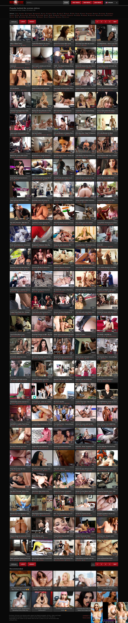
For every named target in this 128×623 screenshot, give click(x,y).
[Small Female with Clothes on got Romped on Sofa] (63, 167)
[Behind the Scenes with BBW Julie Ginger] (63, 189)
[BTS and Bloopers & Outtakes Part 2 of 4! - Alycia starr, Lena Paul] (63, 122)
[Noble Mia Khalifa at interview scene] (63, 212)
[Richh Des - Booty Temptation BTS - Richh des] (85, 435)
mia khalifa (40, 15)
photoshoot (37, 13)
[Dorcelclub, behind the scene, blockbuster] (20, 346)
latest (23, 21)
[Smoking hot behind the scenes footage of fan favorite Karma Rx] (63, 435)
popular (13, 21)
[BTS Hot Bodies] (20, 77)
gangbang (110, 13)
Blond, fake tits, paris (38, 536)
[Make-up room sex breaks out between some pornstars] (85, 368)
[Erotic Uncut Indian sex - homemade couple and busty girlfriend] (20, 234)
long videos (97, 2)
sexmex (59, 17)
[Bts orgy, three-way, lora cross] (20, 435)
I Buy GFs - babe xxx (59, 468)
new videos (87, 2)
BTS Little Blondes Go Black (105, 133)
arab (78, 13)
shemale (89, 13)
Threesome (47, 157)
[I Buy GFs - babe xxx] (63, 458)
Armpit (89, 537)
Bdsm (34, 269)
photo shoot (109, 15)
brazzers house (32, 17)
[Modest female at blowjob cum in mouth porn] (85, 346)
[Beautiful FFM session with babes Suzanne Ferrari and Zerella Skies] (63, 368)
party (12, 15)
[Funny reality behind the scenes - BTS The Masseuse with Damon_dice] (107, 100)
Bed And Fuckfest (37, 133)
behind (96, 13)
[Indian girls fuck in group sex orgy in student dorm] (85, 167)
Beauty (84, 45)
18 (55, 67)
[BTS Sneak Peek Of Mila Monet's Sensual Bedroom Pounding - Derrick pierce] (63, 100)
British (27, 67)
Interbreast (13, 66)
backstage (29, 13)
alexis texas (100, 15)
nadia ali (60, 13)
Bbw (62, 202)
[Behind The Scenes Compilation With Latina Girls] (63, 480)
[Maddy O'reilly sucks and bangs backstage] (42, 77)
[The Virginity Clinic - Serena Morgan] (63, 413)
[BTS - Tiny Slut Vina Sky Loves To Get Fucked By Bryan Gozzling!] (63, 503)
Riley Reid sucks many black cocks (85, 312)
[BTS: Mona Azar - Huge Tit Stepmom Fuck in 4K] (85, 122)
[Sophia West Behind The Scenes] (42, 33)
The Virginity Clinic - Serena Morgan (63, 424)
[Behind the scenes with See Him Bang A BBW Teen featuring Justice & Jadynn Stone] (85, 413)
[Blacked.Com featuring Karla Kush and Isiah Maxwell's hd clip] (63, 346)
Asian (27, 269)
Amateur (79, 45)
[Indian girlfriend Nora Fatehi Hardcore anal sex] (107, 547)
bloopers (40, 17)
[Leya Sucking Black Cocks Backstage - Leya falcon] (20, 324)
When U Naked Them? (16, 43)
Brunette (25, 90)
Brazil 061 (100, 245)
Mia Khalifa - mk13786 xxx (104, 334)
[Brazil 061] (107, 234)
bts (17, 13)
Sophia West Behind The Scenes (41, 43)
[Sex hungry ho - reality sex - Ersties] (42, 391)
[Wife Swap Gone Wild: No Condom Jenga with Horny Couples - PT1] (85, 33)
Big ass (46, 45)
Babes (100, 90)
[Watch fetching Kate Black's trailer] (20, 189)
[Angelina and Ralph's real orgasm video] (107, 279)
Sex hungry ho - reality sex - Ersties (41, 401)
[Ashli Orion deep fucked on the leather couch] (42, 480)
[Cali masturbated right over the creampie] (20, 368)
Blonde (67, 90)
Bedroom (57, 112)
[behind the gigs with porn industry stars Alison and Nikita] (85, 458)
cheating (32, 15)
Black (114, 45)
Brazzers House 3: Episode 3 (105, 379)
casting (50, 13)
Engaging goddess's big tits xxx (106, 513)
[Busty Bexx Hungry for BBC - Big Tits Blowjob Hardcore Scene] (42, 324)
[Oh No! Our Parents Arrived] (85, 503)
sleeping (85, 15)
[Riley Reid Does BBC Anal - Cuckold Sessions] (107, 145)
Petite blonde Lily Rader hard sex (85, 558)
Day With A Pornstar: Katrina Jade (41, 468)
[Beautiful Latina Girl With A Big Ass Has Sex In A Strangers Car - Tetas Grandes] (20, 256)
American (79, 112)
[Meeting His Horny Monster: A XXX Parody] (42, 100)
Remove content (86, 617)
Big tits (24, 45)
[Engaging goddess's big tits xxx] (107, 503)
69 (99, 45)
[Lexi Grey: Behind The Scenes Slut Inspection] (63, 547)
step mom (92, 15)
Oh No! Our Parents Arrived (83, 513)
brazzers (64, 15)
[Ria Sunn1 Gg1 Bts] (63, 391)
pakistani (57, 15)
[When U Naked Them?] (20, 33)
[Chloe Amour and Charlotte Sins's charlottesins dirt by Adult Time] (42, 301)
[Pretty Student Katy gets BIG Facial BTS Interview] (63, 525)
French (46, 537)
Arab (56, 224)
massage (102, 13)
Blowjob (90, 67)
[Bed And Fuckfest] (42, 122)
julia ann (71, 15)
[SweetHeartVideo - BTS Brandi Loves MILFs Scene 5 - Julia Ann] (85, 234)
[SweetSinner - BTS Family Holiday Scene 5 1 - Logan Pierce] (85, 100)
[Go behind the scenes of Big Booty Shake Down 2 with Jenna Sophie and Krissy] (63, 279)
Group (24, 448)
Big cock (68, 135)
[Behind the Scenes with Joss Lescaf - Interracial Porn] (107, 301)
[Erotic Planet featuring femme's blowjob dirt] (20, 167)
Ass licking (35, 493)
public (17, 15)
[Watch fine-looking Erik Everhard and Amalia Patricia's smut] (42, 279)
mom (44, 13)
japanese (52, 17)
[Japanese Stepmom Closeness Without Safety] (63, 256)
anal (46, 17)
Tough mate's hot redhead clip (40, 446)
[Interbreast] (20, 55)
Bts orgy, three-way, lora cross (18, 446)
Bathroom (85, 157)
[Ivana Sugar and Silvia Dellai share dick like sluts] (63, 77)
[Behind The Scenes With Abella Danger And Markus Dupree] (107, 167)
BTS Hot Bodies (14, 88)
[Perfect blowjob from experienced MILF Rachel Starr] (107, 458)
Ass (12, 67)
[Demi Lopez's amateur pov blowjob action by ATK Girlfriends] (42, 55)
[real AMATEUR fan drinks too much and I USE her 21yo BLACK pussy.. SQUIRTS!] (107, 391)
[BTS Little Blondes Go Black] (107, 122)
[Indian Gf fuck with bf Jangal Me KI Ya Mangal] (42, 167)
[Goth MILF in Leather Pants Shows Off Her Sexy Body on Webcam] (20, 413)
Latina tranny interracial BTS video (19, 133)
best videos (76, 2)
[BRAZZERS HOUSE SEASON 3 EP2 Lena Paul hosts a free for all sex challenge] (85, 279)
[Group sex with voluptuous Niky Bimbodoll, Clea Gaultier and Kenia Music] (63, 234)
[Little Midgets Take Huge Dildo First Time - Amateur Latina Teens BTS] (85, 145)
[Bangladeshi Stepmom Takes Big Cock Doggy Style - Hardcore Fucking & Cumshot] (42, 234)
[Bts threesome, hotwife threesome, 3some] (42, 145)
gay (51, 15)
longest (31, 21)
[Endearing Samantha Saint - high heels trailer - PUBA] (107, 480)
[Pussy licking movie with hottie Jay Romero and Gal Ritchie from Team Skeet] (107, 55)
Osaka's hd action (80, 334)
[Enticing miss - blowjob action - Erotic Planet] (107, 525)
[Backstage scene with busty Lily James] (42, 189)
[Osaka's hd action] (85, 324)
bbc (17, 17)
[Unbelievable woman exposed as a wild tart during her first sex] (20, 391)
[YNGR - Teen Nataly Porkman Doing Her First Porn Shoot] (63, 55)
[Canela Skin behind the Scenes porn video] (107, 77)
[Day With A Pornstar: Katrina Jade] (42, 458)
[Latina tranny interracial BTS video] (20, 122)
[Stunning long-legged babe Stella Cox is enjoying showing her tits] (20, 100)
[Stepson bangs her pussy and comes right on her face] (20, 525)
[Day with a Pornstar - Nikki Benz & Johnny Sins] (20, 212)
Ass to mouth (23, 135)
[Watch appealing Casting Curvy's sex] (20, 547)
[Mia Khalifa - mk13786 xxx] (107, 324)
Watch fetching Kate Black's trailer (19, 200)
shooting (23, 17)
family (83, 13)
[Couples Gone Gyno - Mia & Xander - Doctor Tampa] (85, 391)
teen (47, 15)
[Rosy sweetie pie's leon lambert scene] (85, 212)
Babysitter (23, 560)
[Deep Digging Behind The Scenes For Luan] (42, 503)
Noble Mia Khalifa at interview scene (63, 222)
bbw (55, 13)
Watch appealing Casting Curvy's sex (20, 558)
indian (22, 13)
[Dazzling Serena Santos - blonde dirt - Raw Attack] (63, 145)
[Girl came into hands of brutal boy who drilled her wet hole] (42, 346)
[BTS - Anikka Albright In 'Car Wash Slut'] (107, 256)
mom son (66, 17)
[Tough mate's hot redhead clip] (42, 435)
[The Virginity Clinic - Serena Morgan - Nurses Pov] (107, 346)
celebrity (78, 15)
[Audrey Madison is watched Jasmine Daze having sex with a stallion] (20, 279)
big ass (67, 13)
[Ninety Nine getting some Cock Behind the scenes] (42, 368)
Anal (41, 67)
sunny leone (25, 15)
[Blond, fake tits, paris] (42, 525)
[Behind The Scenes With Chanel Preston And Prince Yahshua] (20, 145)
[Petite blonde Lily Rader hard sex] (85, 547)
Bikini (71, 336)
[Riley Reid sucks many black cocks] (85, 301)
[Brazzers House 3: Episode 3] (107, 368)
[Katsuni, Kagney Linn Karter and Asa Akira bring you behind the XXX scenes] (85, 77)
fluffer (73, 13)
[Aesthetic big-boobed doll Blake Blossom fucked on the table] (107, 189)
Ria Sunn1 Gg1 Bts (59, 401)
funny (12, 17)
